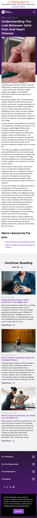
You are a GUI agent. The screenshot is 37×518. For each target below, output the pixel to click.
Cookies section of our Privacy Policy (16, 506)
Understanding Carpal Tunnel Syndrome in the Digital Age (15, 301)
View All (15, 267)
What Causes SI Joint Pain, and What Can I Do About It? (18, 417)
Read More (6, 325)
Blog (13, 297)
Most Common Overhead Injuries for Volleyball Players (18, 359)
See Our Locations (18, 7)
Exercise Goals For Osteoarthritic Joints (20, 242)
